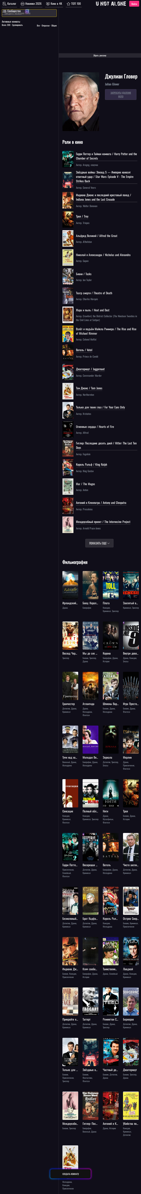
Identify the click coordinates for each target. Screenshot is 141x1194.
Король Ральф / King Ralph (91, 464)
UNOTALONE (110, 3)
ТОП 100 (75, 3)
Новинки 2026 (32, 3)
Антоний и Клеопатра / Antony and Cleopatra (101, 502)
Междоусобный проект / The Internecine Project (103, 521)
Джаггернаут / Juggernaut (90, 369)
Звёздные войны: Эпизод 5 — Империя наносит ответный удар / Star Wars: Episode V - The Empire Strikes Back (104, 176)
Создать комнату (70, 1173)
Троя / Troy (82, 216)
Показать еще (98, 543)
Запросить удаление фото (121, 94)
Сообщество (13, 11)
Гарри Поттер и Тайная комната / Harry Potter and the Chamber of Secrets (106, 156)
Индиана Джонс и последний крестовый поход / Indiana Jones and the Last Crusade (103, 197)
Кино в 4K (56, 3)
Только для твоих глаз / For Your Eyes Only (100, 407)
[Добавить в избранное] (65, 574)
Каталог (11, 3)
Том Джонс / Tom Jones (89, 388)
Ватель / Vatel (84, 350)
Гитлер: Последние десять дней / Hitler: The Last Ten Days (106, 445)
